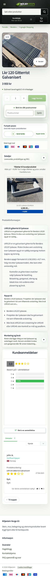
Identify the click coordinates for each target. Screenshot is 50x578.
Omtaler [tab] (8, 438)
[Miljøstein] (25, 4)
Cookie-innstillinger (25, 567)
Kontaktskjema (9, 553)
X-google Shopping (26, 27)
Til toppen (12, 499)
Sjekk (39, 112)
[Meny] (5, 4)
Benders (13, 27)
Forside (5, 27)
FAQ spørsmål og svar (11, 557)
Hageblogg (7, 549)
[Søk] (44, 12)
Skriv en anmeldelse (26, 430)
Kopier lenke (40, 134)
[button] (38, 489)
